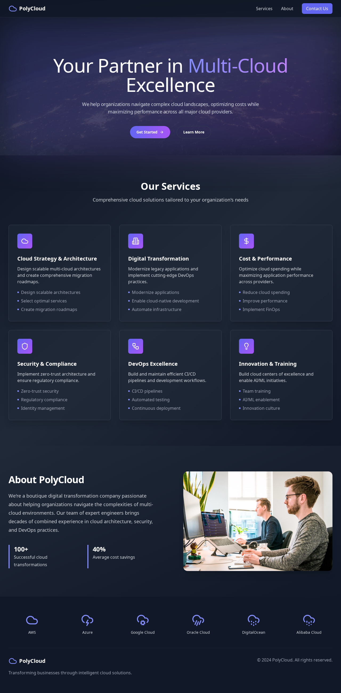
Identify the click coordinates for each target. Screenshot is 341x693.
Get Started (146, 132)
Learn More (193, 132)
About (287, 8)
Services (264, 8)
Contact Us (317, 8)
